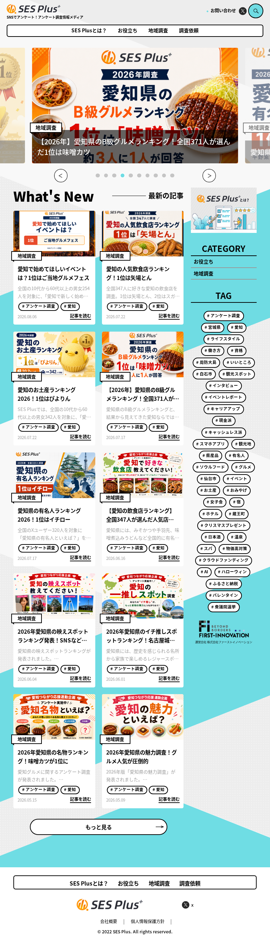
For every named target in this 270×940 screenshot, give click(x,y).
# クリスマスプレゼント (223, 525)
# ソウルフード (210, 467)
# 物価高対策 (235, 548)
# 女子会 (215, 501)
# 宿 (237, 501)
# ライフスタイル (223, 338)
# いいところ (239, 362)
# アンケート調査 (38, 306)
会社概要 (108, 921)
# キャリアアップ (223, 408)
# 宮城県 (213, 327)
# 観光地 (243, 443)
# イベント (237, 478)
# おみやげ (237, 490)
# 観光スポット (237, 374)
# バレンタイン (223, 595)
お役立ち (127, 30)
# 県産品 (210, 455)
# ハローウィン (232, 571)
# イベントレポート (223, 397)
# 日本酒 (213, 537)
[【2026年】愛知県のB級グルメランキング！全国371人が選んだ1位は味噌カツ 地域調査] (135, 161)
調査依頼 (189, 30)
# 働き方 (213, 350)
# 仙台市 (208, 478)
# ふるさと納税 (223, 583)
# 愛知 (70, 306)
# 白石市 (204, 374)
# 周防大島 (206, 362)
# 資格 (237, 350)
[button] (98, 175)
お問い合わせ (223, 10)
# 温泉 (237, 537)
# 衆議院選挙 (223, 606)
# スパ (206, 548)
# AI (204, 571)
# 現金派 (224, 420)
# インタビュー (223, 385)
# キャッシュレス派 (223, 432)
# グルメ (243, 467)
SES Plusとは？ (89, 30)
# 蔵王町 (237, 513)
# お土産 (208, 490)
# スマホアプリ (210, 443)
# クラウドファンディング (224, 560)
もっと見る (98, 827)
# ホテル (210, 513)
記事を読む (80, 316)
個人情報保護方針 (148, 921)
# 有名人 (237, 455)
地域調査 (158, 30)
